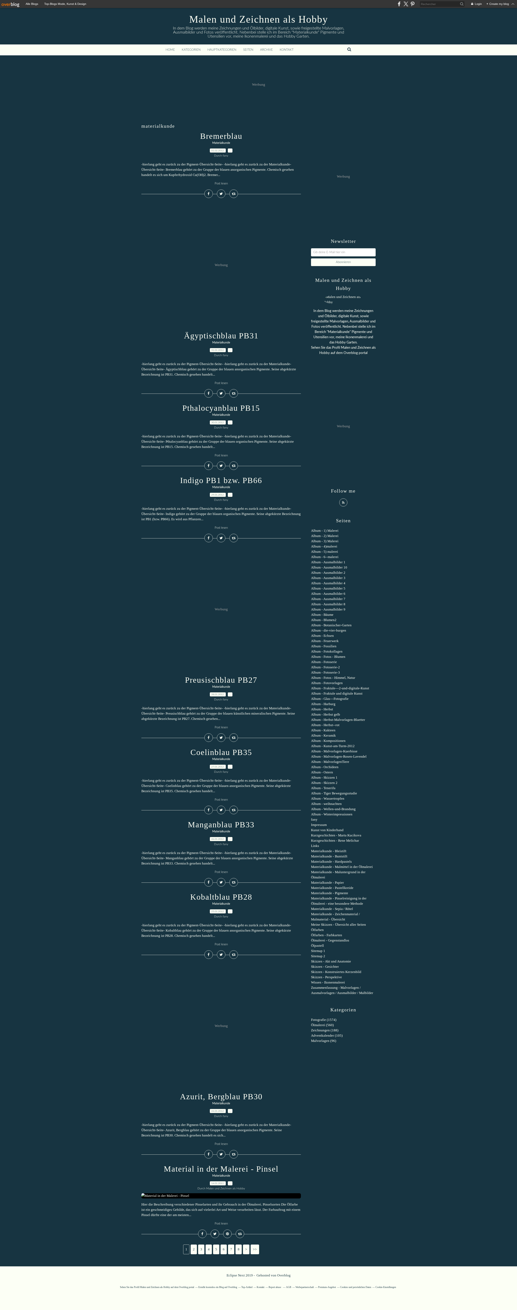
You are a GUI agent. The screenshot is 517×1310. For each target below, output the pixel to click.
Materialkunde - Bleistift (328, 851)
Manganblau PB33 (221, 824)
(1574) (323, 1020)
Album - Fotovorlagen (327, 683)
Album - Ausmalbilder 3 (328, 578)
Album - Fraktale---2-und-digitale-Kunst (340, 688)
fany (314, 819)
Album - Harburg (323, 704)
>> (255, 1249)
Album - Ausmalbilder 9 (328, 609)
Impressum (319, 825)
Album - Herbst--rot (325, 725)
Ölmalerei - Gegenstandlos (330, 940)
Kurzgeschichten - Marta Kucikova (336, 835)
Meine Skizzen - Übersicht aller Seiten (338, 925)
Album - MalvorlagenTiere (330, 762)
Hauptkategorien (221, 49)
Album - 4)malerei (324, 546)
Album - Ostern (322, 772)
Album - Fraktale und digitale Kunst (337, 693)
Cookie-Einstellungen (385, 1287)
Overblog (284, 1275)
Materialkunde (221, 143)
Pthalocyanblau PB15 (221, 408)
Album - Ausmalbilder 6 (328, 594)
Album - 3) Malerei (324, 541)
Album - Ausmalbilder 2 (328, 573)
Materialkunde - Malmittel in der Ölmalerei (342, 867)
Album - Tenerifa (323, 788)
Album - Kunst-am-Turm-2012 (333, 746)
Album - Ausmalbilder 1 (328, 562)
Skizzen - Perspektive (326, 977)
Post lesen (221, 183)
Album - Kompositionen (328, 741)
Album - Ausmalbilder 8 (328, 604)
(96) (323, 1041)
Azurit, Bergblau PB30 (221, 1096)
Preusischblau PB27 (221, 679)
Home (170, 49)
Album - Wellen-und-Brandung (333, 809)
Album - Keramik (323, 735)
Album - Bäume (322, 615)
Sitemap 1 (318, 951)
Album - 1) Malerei (324, 531)
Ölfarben (317, 930)
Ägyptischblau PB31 (221, 335)
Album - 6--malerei (324, 557)
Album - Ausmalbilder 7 (328, 599)
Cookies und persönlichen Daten (355, 1287)
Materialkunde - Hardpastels (331, 862)
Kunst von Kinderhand (327, 830)
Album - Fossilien (323, 646)
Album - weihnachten (326, 804)
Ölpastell (317, 946)
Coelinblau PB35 (221, 752)
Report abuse (275, 1287)
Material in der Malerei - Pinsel (221, 1168)
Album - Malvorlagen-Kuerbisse (334, 751)
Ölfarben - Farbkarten (326, 935)
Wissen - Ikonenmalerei (328, 982)
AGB (288, 1287)
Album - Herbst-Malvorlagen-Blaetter (338, 720)
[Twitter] (405, 4)
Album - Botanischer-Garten (331, 625)
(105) (327, 1035)
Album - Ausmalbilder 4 (328, 583)
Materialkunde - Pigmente (329, 893)
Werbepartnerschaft (304, 1287)
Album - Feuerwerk (325, 641)
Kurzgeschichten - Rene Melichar (335, 840)
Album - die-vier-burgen (328, 630)
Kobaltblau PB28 (221, 896)
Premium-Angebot (327, 1287)
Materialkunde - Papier (327, 883)
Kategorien (191, 49)
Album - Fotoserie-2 (325, 667)
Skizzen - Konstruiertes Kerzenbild (336, 972)
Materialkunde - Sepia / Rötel (332, 909)
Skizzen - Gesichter (325, 967)
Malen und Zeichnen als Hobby (258, 19)
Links (315, 846)
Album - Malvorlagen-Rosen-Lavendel (339, 756)
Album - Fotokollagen (327, 651)
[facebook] (399, 4)
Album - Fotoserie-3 (325, 672)
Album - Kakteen (323, 730)
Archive (266, 49)
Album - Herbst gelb (325, 714)
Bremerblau (221, 136)
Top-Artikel (246, 1287)
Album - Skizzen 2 (324, 783)
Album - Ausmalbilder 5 (328, 588)
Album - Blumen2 (323, 620)
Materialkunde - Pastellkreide (332, 888)
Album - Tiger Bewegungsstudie (334, 793)
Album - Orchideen (324, 767)
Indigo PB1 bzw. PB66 (221, 480)
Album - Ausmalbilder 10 (329, 567)
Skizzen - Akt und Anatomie (331, 961)
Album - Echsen (322, 636)
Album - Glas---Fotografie (330, 699)
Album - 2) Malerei (324, 536)
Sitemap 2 (318, 956)
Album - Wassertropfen (327, 798)
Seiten (248, 49)
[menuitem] (170, 49)
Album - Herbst (322, 709)
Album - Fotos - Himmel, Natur (333, 678)
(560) (322, 1025)
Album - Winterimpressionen (331, 814)
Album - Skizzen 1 (324, 777)
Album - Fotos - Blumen (328, 657)
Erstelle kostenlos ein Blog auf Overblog (217, 1287)
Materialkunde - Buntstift (329, 856)
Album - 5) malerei (324, 552)
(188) (324, 1030)
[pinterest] (412, 4)
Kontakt (287, 49)
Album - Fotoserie (324, 662)
